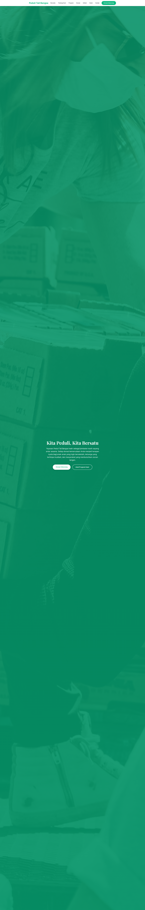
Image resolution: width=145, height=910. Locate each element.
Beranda (53, 3)
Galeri (91, 3)
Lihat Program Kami (82, 467)
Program (71, 3)
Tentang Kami (62, 3)
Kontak (97, 3)
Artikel (85, 3)
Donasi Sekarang (109, 3)
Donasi (78, 3)
